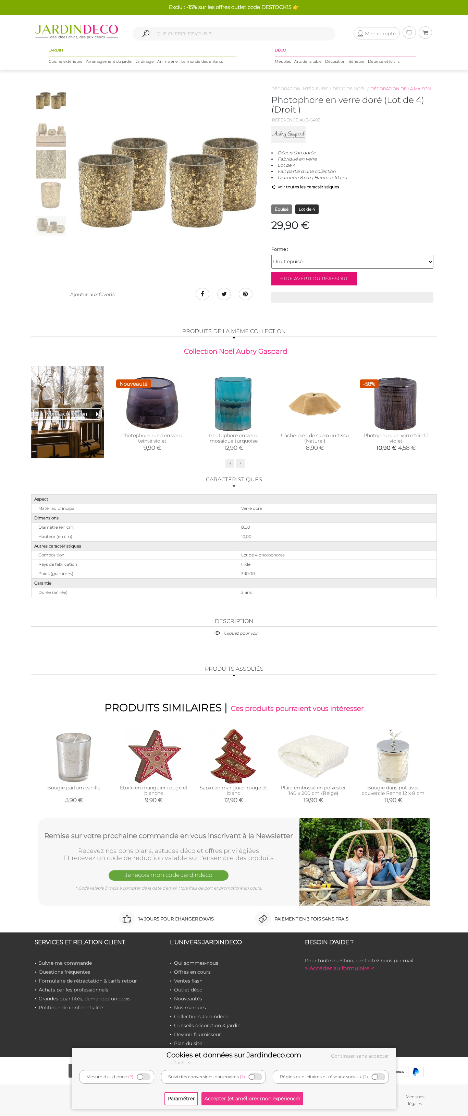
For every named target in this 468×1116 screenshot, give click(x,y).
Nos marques (190, 1008)
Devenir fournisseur (197, 1034)
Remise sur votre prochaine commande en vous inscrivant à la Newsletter (168, 835)
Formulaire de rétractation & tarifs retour (88, 981)
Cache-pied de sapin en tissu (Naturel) (315, 438)
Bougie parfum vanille (73, 788)
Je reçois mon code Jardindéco (168, 874)
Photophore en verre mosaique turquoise (233, 438)
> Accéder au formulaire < (339, 968)
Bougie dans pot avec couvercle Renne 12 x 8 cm (393, 790)
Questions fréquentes (64, 972)
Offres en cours (192, 972)
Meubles (283, 61)
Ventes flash (188, 981)
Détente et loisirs (383, 61)
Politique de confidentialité (71, 1008)
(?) (130, 1076)
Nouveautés (188, 999)
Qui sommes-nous (196, 963)
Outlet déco (188, 990)
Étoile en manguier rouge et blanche (154, 790)
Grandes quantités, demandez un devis (85, 999)
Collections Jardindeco (201, 1016)
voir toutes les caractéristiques (308, 186)
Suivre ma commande (65, 963)
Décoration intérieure (345, 61)
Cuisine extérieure (66, 61)
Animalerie (167, 61)
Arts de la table (308, 61)
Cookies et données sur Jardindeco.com (234, 1055)
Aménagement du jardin (109, 61)
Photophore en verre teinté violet (396, 438)
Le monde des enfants (202, 61)
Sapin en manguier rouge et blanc (233, 790)
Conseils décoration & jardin (207, 1025)
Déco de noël (349, 88)
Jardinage (145, 61)
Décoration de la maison (400, 88)
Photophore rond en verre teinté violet (152, 438)
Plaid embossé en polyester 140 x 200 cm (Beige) (313, 790)
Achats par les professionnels (73, 990)
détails (177, 1062)
